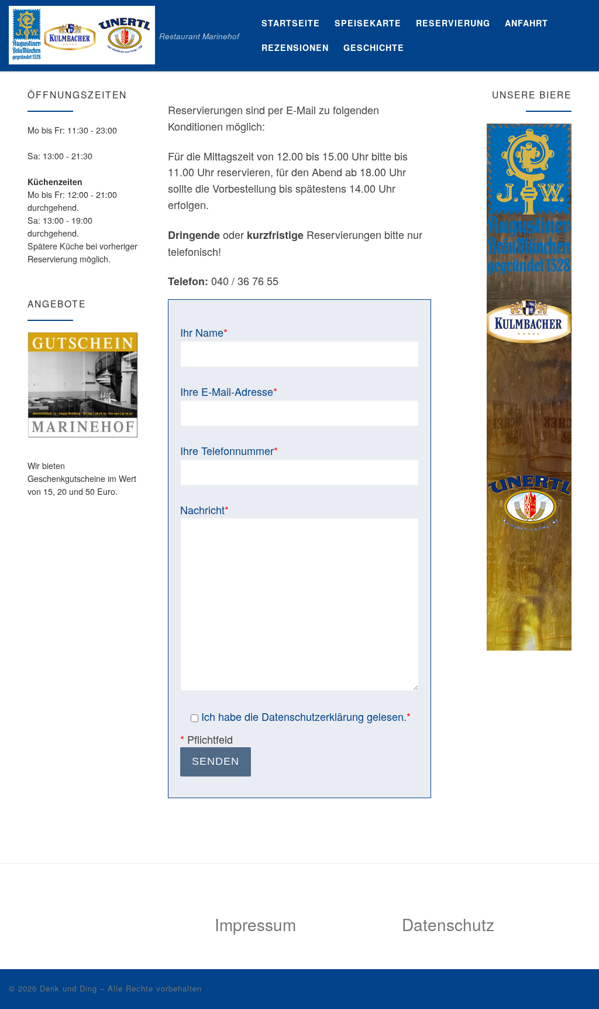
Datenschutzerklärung (312, 716)
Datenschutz (448, 924)
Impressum (255, 924)
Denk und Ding (68, 988)
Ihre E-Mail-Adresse (228, 391)
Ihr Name (204, 332)
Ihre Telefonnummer (229, 450)
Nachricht (204, 509)
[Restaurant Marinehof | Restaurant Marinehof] (82, 32)
